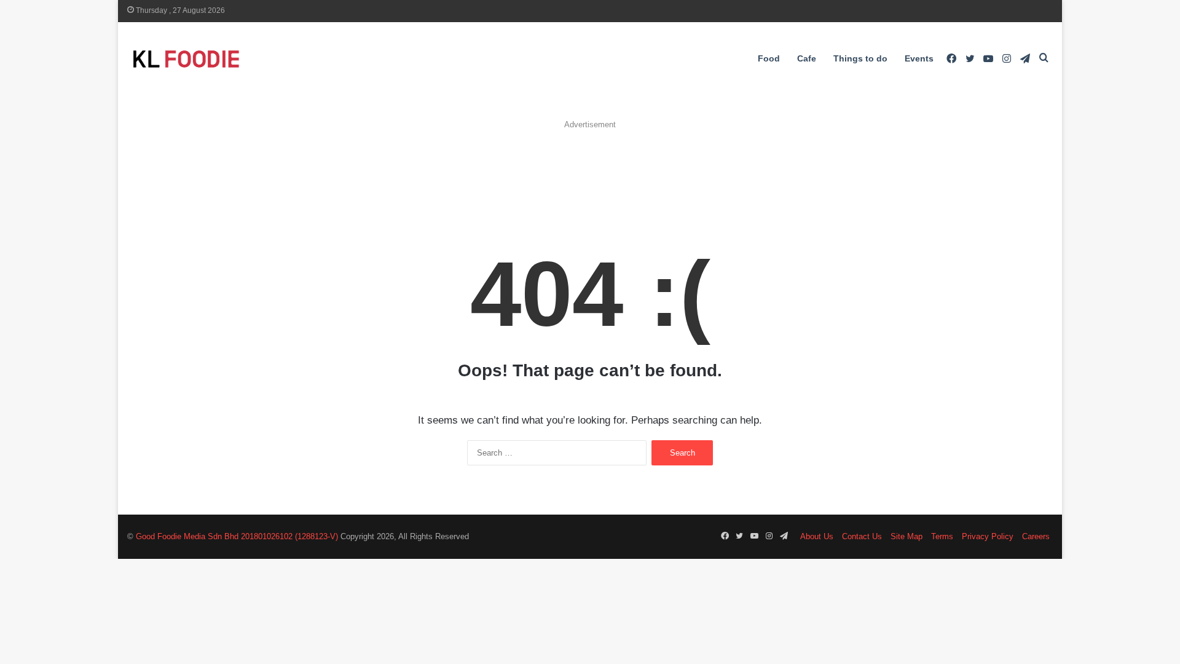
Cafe (806, 58)
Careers (1036, 536)
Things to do (860, 58)
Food (769, 58)
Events (919, 58)
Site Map (906, 536)
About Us (816, 536)
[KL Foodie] (234, 58)
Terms (942, 536)
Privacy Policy (987, 536)
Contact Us (862, 536)
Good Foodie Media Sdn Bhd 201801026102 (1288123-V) (237, 536)
